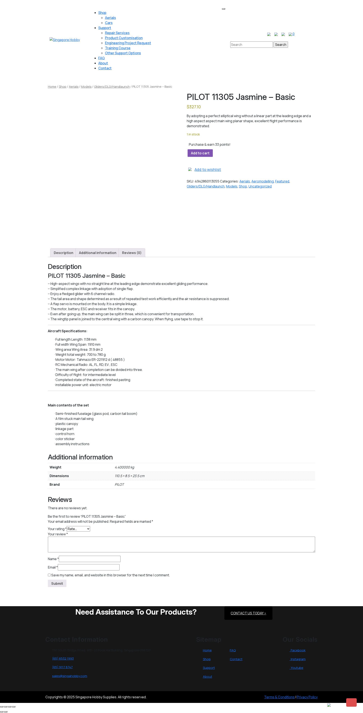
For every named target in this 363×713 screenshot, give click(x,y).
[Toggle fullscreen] (5, 706)
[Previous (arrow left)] (1, 711)
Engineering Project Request (128, 43)
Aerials (110, 17)
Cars (109, 22)
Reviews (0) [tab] (132, 252)
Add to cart (200, 153)
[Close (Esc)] (13, 706)
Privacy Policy (307, 697)
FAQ (101, 58)
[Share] (9, 706)
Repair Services (117, 32)
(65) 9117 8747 (62, 667)
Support (104, 27)
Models (86, 86)
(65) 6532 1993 (63, 658)
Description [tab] (63, 252)
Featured (282, 181)
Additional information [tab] (97, 252)
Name (53, 559)
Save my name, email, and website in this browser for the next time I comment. (110, 575)
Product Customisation (124, 38)
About (103, 63)
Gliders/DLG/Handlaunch (112, 86)
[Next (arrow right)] (5, 711)
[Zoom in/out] (1, 706)
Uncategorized (260, 186)
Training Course (117, 48)
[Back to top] (351, 702)
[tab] (223, 8)
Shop (102, 12)
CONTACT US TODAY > (248, 613)
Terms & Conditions (279, 697)
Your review (58, 534)
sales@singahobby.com (69, 676)
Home (52, 86)
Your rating (57, 528)
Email (53, 567)
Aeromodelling (262, 181)
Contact (105, 68)
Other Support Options (123, 53)
